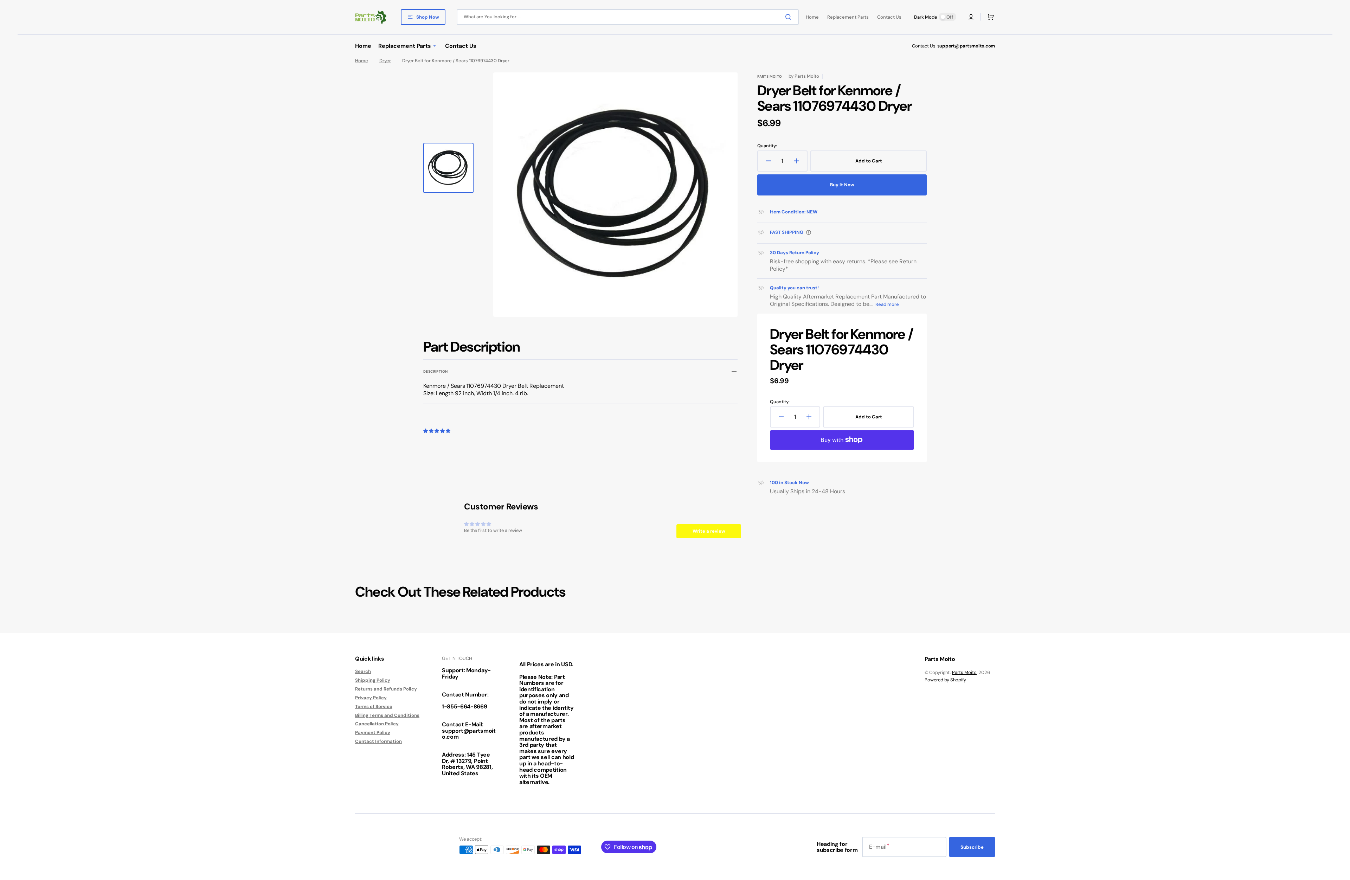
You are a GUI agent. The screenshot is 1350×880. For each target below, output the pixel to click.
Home (361, 61)
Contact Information (378, 741)
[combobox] (628, 17)
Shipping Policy (372, 680)
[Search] (789, 17)
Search (363, 671)
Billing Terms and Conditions (387, 715)
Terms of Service (373, 706)
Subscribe (972, 847)
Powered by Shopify (945, 680)
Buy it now (842, 185)
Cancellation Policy (377, 724)
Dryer (385, 61)
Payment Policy (372, 733)
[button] (971, 17)
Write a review (709, 531)
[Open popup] (808, 232)
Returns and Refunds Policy (386, 689)
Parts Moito (964, 672)
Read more (887, 304)
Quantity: (767, 146)
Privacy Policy (371, 698)
